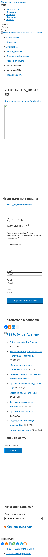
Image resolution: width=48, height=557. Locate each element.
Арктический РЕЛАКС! (21, 411)
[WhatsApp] (13, 543)
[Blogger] (25, 543)
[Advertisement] (24, 165)
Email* (10, 280)
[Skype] (21, 543)
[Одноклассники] (9, 327)
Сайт (9, 289)
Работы (10, 19)
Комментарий (14, 244)
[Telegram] (10, 543)
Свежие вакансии (19, 526)
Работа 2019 (12, 9)
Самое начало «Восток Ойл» (24, 393)
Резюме (10, 14)
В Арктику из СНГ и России (23, 342)
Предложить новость (20, 430)
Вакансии (11, 17)
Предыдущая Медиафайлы (17, 204)
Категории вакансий (14, 514)
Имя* (9, 271)
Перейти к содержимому (13, 2)
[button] (24, 5)
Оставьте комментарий (16, 101)
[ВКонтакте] (6, 327)
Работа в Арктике (26, 334)
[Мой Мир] (13, 327)
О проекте (11, 12)
